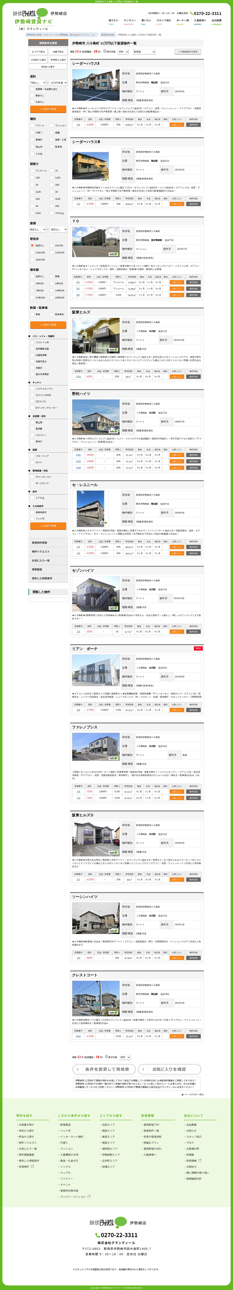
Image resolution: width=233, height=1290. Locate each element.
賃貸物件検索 (39, 542)
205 (78, 282)
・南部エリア (107, 1142)
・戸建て (63, 1142)
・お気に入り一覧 (26, 1148)
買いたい (146, 22)
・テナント (64, 1184)
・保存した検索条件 (27, 1160)
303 (78, 288)
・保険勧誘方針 (193, 1178)
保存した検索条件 (42, 578)
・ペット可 (64, 1130)
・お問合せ (190, 1166)
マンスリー (130, 22)
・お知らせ (190, 1130)
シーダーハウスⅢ (86, 142)
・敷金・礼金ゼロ (68, 1160)
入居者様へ (200, 22)
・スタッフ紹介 (193, 1136)
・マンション (65, 1148)
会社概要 (217, 22)
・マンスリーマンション (72, 1196)
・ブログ (189, 1142)
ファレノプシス (85, 727)
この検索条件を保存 (188, 51)
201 (78, 631)
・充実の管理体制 (151, 1136)
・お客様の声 (191, 1148)
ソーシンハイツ (85, 897)
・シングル (64, 1166)
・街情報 (189, 1154)
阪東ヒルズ (81, 312)
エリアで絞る (38, 51)
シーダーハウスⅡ (85, 63)
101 (78, 547)
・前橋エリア (107, 1166)
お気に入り (177, 125)
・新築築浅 (64, 1124)
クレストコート (85, 975)
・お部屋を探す (25, 1124)
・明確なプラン (150, 1142)
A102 (78, 376)
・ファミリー (65, 1178)
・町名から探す (25, 1136)
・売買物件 (22, 1166)
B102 (78, 1036)
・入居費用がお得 (68, 1154)
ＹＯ (75, 221)
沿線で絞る (58, 51)
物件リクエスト (41, 551)
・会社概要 (190, 1124)
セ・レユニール (85, 485)
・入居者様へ (148, 1154)
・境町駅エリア (108, 1148)
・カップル (64, 1172)
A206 (78, 467)
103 (78, 958)
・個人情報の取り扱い (196, 1172)
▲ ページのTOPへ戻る (192, 1094)
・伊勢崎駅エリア (110, 1154)
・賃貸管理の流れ (151, 1148)
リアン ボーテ (85, 649)
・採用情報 (190, 1160)
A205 (78, 461)
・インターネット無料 (70, 1136)
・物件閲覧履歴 (25, 1154)
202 (78, 124)
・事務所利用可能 (68, 1190)
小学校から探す (38, 59)
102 (78, 204)
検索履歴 (37, 569)
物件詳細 (193, 125)
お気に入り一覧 (41, 560)
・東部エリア (107, 1136)
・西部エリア (107, 1130)
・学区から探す (25, 1130)
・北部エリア (107, 1124)
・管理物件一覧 (150, 1130)
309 (78, 295)
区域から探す (48, 66)
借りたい (114, 22)
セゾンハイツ (83, 570)
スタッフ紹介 (164, 22)
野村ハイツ (81, 394)
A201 (78, 455)
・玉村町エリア (108, 1160)
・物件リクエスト (26, 1142)
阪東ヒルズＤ (83, 815)
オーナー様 (183, 22)
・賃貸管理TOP (150, 1124)
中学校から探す (58, 59)
